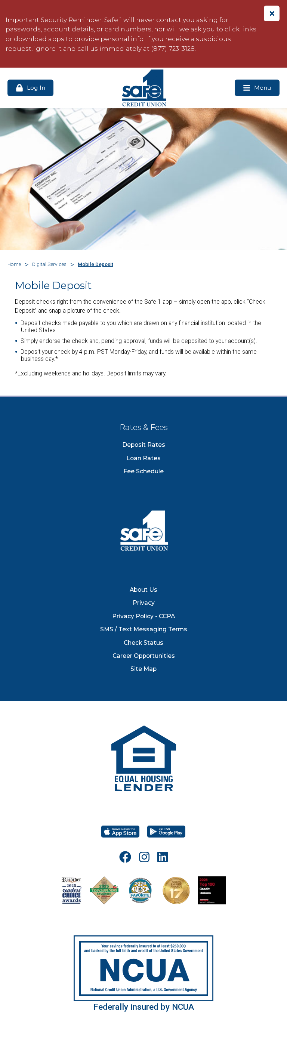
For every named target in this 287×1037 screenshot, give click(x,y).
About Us (143, 589)
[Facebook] (125, 857)
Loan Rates (143, 458)
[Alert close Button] (272, 13)
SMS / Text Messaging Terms (143, 629)
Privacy (144, 602)
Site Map (143, 668)
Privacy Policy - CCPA (143, 616)
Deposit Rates (143, 444)
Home (14, 264)
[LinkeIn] (162, 857)
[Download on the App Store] (120, 831)
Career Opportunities (143, 655)
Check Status (143, 642)
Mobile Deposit (95, 264)
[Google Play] (166, 831)
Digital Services (49, 264)
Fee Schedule (143, 471)
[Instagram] (144, 857)
